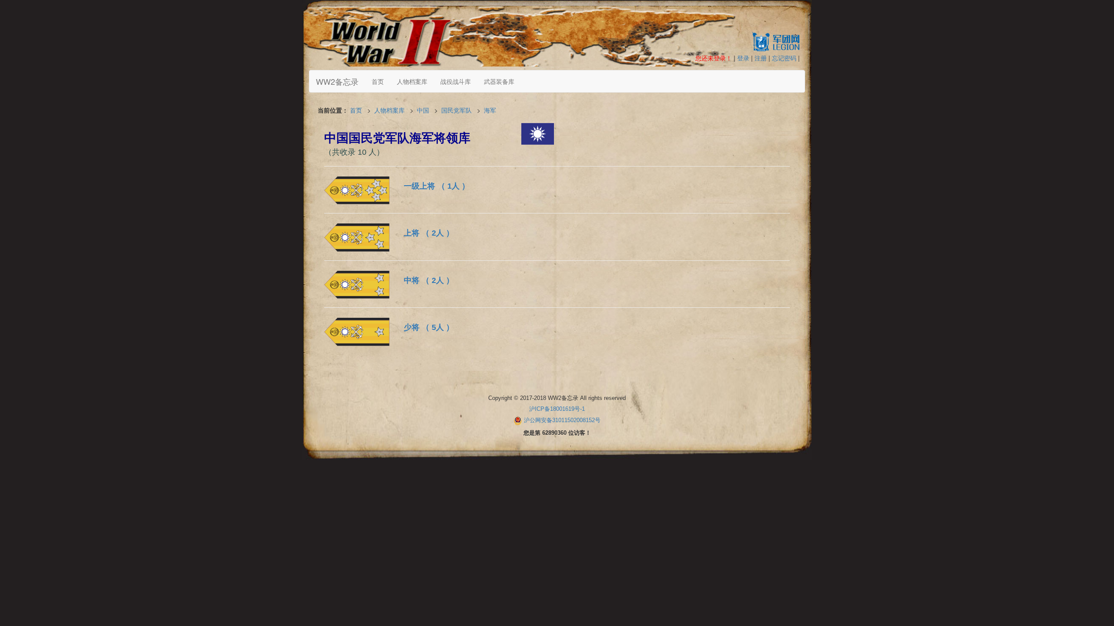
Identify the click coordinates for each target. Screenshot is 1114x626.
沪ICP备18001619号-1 (557, 409)
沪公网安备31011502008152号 (562, 420)
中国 (423, 110)
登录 (743, 57)
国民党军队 (456, 110)
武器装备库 (499, 81)
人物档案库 (412, 81)
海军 (490, 110)
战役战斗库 (455, 81)
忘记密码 (784, 57)
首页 (378, 81)
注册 (761, 57)
